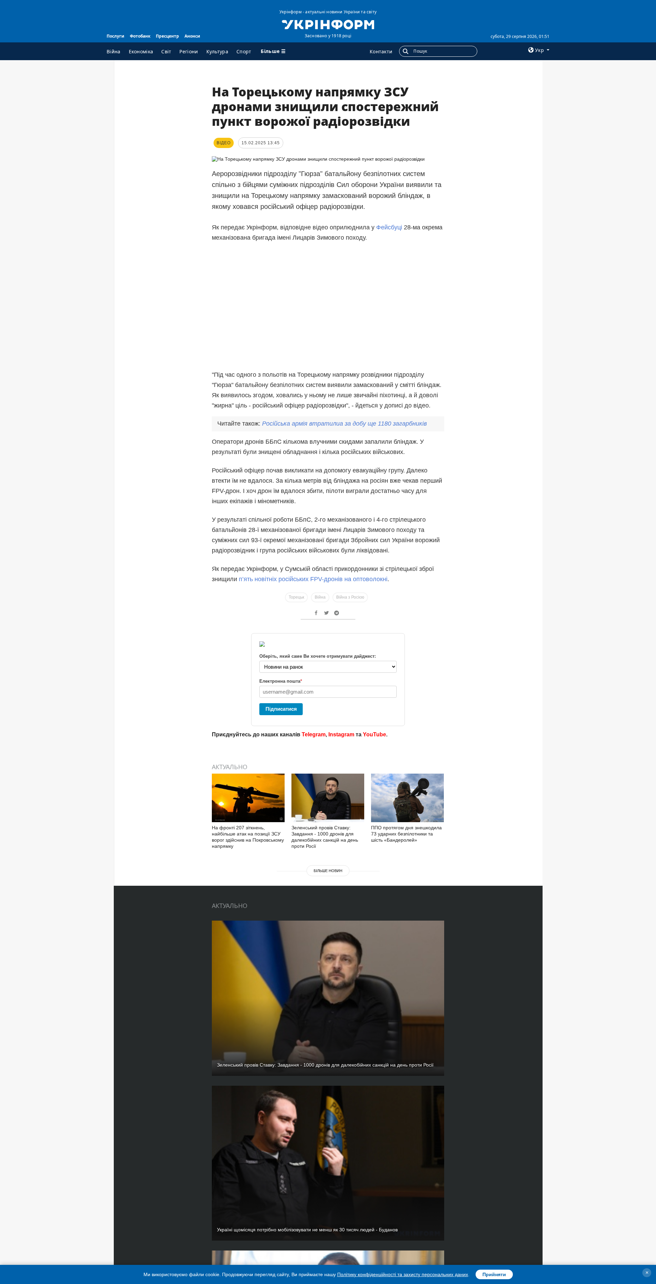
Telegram (314, 734)
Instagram (341, 734)
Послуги (115, 36)
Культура (217, 51)
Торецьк (296, 597)
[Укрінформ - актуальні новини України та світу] (328, 24)
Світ (166, 51)
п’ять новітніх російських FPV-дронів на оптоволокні (313, 579)
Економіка (141, 51)
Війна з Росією (350, 597)
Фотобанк (140, 36)
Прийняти (494, 1274)
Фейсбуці (389, 227)
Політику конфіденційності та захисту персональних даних (402, 1274)
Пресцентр (167, 36)
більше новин (328, 871)
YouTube (374, 734)
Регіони (188, 51)
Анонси (192, 36)
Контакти (381, 51)
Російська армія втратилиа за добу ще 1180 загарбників (344, 423)
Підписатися (281, 709)
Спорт (243, 51)
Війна (114, 51)
